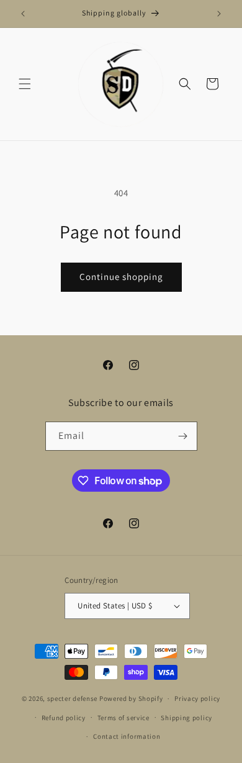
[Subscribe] (183, 436)
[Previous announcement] (23, 13)
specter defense (72, 698)
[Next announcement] (219, 13)
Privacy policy (197, 698)
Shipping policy (186, 717)
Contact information (126, 736)
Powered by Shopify (131, 698)
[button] (24, 83)
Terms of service (123, 717)
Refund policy (64, 717)
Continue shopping (121, 276)
